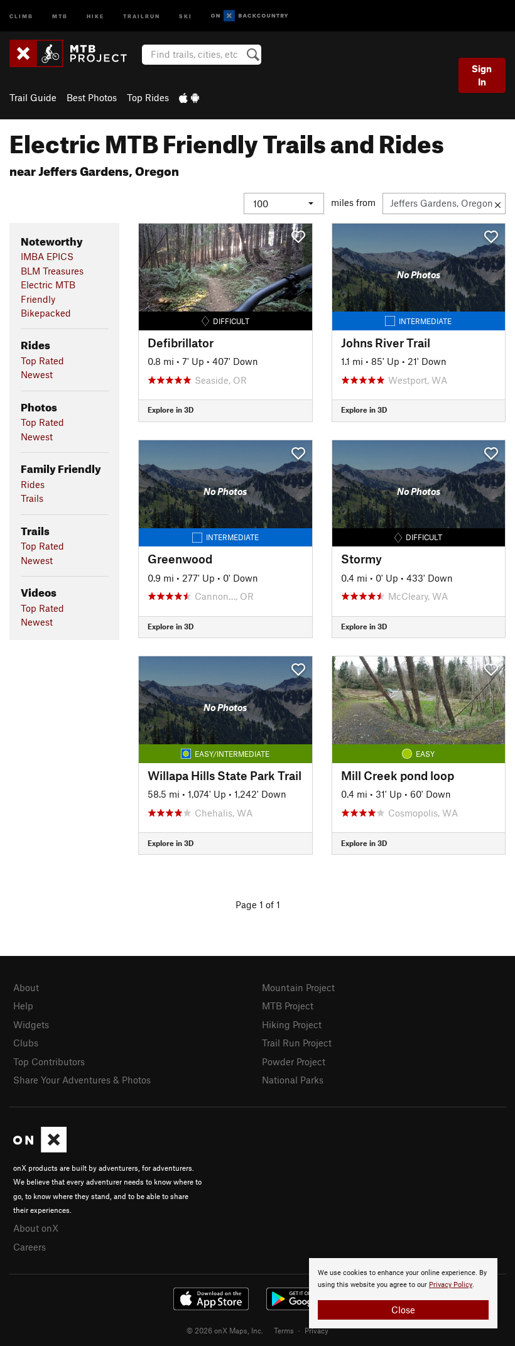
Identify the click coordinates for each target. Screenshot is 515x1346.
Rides (33, 484)
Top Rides (148, 97)
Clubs (25, 1042)
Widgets (31, 1024)
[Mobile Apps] (189, 97)
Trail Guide (33, 97)
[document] (403, 1293)
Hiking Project (292, 1024)
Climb (21, 15)
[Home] (74, 53)
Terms (284, 1330)
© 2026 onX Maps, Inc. (225, 1330)
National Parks (292, 1079)
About (26, 987)
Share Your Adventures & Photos (82, 1079)
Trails (32, 498)
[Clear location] (498, 203)
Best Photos (92, 97)
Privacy (316, 1330)
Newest (37, 374)
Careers (29, 1246)
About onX (35, 1228)
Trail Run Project (297, 1042)
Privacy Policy (450, 1285)
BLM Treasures (52, 270)
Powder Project (293, 1061)
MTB (60, 15)
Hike (95, 15)
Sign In (482, 75)
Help (23, 1005)
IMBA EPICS (47, 256)
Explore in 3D (170, 409)
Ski (185, 15)
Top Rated (42, 360)
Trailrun (141, 15)
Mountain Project (298, 987)
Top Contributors (49, 1061)
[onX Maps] (40, 1148)
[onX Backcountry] (250, 16)
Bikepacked (46, 312)
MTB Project (287, 1005)
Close (403, 1309)
